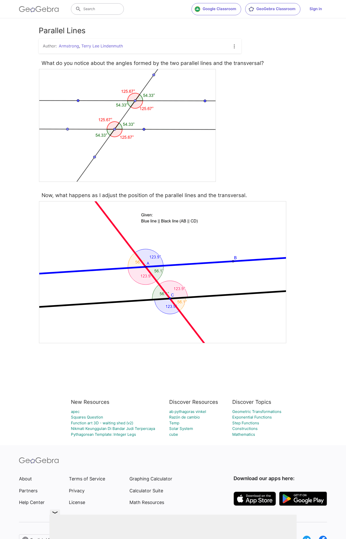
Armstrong (69, 45)
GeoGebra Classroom (275, 8)
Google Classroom (219, 8)
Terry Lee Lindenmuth (102, 45)
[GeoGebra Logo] (39, 9)
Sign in (316, 8)
